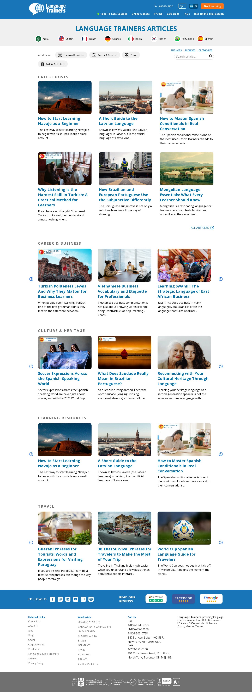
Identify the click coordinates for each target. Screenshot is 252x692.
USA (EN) (83, 622)
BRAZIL (82, 640)
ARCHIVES (190, 50)
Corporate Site (36, 644)
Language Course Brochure (43, 653)
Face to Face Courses (114, 13)
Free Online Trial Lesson (209, 13)
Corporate (173, 13)
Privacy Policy (35, 663)
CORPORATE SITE (88, 663)
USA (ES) (95, 622)
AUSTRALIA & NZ (88, 636)
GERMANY (84, 645)
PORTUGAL (84, 654)
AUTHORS (176, 50)
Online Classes (141, 13)
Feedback (33, 649)
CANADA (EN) (85, 626)
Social (31, 639)
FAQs (187, 13)
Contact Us (34, 621)
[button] (31, 279)
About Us (33, 626)
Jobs (30, 630)
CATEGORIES (205, 50)
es (196, 6)
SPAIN (81, 649)
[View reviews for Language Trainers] (168, 682)
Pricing (158, 13)
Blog (30, 635)
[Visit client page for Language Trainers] (143, 682)
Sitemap (32, 658)
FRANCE (82, 659)
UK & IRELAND (86, 631)
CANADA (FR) (103, 626)
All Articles (200, 228)
